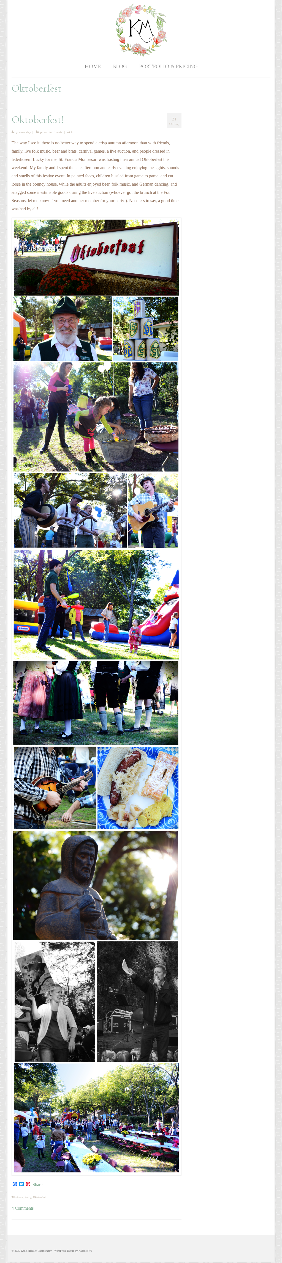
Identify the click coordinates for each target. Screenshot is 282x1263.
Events (57, 132)
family (28, 1197)
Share (37, 1184)
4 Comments (23, 1208)
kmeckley (25, 132)
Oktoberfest (39, 1197)
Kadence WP (85, 1250)
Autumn (18, 1197)
